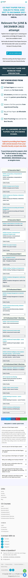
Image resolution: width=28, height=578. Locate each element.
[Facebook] (2, 541)
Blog (2, 499)
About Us (3, 495)
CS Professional (4, 531)
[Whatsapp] (24, 571)
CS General (3, 527)
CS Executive (4, 529)
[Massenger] (24, 575)
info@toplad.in (6, 559)
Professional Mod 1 (5, 512)
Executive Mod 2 (5, 510)
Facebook (5, 541)
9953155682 (5, 557)
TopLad (13, 574)
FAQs (2, 564)
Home (2, 491)
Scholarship (3, 497)
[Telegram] (2, 547)
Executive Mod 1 (4, 508)
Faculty (2, 493)
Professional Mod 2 (5, 514)
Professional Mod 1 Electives (7, 516)
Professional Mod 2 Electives (7, 518)
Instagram (5, 544)
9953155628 (11, 557)
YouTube (5, 539)
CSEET (2, 506)
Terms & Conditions (18, 564)
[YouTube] (2, 539)
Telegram (5, 547)
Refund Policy (4, 566)
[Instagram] (2, 544)
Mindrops (17, 576)
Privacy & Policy (8, 564)
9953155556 (17, 557)
